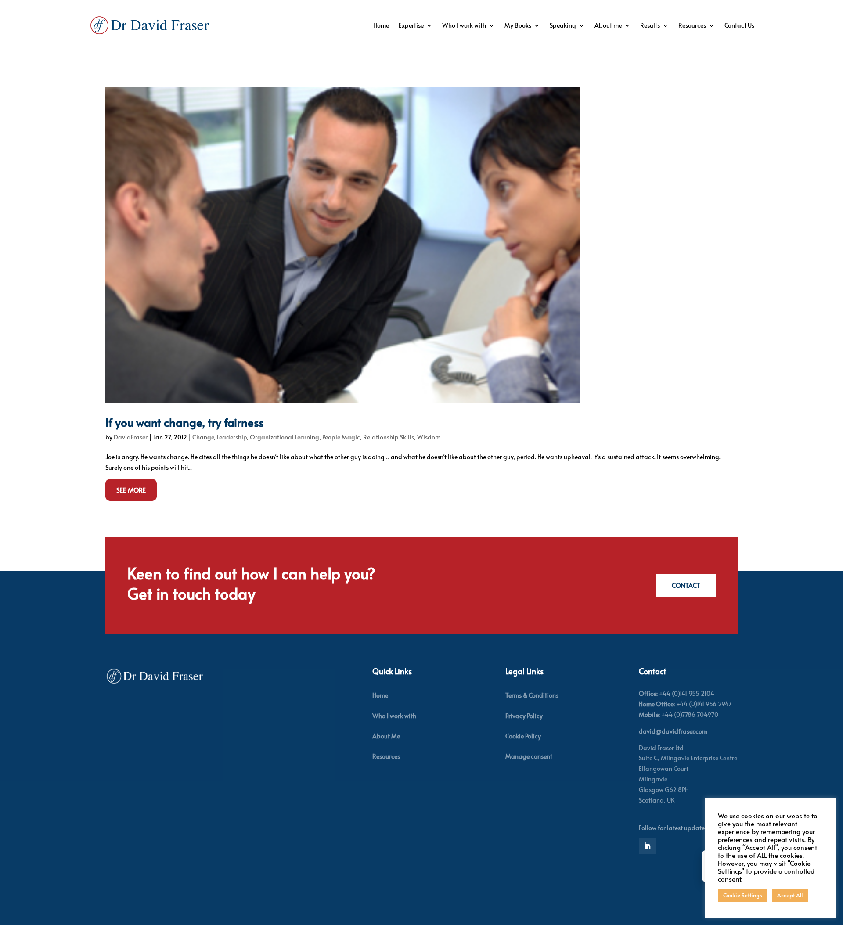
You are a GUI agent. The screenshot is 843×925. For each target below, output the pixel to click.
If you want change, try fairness (184, 422)
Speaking (563, 25)
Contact (686, 585)
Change (203, 437)
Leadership (232, 437)
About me (608, 25)
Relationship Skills (388, 437)
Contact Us (739, 25)
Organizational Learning (284, 437)
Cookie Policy (523, 736)
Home (381, 25)
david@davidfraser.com (673, 731)
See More (131, 489)
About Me (386, 736)
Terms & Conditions (531, 695)
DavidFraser (131, 437)
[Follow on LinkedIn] (647, 846)
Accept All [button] (790, 895)
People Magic (341, 437)
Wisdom (428, 437)
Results (650, 25)
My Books (517, 25)
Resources (692, 25)
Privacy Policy (524, 716)
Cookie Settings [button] (742, 895)
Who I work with (464, 25)
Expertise (411, 25)
